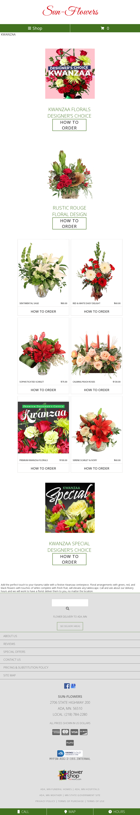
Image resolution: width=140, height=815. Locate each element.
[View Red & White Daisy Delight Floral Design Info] (96, 270)
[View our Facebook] (67, 688)
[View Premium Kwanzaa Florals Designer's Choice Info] (43, 427)
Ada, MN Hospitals (87, 789)
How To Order (69, 125)
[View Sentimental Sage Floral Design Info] (43, 270)
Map (71, 811)
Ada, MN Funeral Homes (56, 789)
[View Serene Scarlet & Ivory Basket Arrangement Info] (96, 427)
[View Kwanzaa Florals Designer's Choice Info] (70, 73)
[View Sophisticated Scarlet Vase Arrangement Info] (43, 349)
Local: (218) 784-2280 (70, 714)
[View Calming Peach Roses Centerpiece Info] (96, 349)
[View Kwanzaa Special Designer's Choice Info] (70, 507)
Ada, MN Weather (50, 795)
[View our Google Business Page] (73, 688)
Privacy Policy (45, 801)
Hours (118, 811)
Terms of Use (95, 801)
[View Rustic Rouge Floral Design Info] (70, 172)
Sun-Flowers (70, 12)
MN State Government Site (83, 795)
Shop (37, 28)
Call (24, 811)
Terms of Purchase (71, 801)
